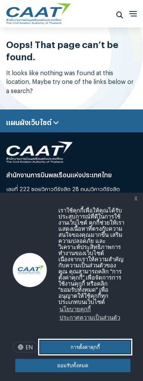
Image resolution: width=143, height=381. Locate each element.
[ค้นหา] (119, 13)
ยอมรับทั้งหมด (72, 365)
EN (29, 347)
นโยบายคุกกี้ (75, 309)
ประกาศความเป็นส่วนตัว (89, 317)
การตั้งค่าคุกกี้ (85, 347)
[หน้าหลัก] (38, 11)
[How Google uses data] (59, 326)
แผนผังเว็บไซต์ (29, 121)
